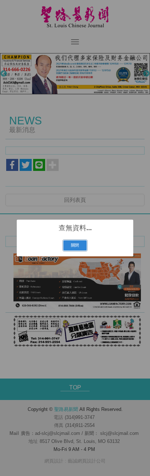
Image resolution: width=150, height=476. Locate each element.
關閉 (75, 245)
